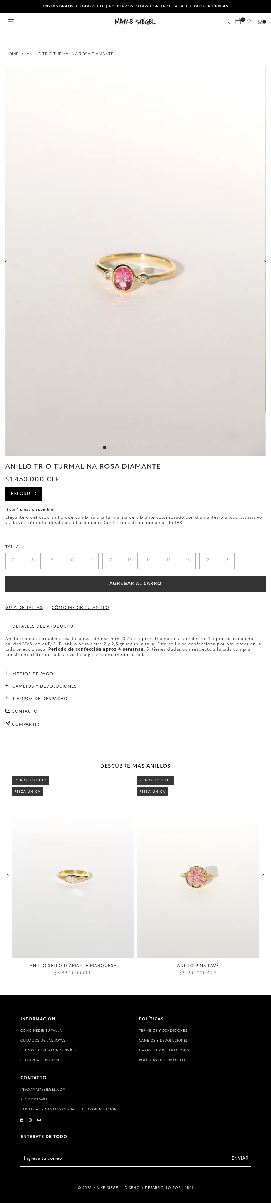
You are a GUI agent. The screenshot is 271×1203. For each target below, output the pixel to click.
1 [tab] (104, 447)
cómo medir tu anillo (80, 608)
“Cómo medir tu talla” (122, 655)
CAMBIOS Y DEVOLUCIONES (163, 1040)
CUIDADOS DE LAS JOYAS (42, 1040)
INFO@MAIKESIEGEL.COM (43, 1089)
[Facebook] (22, 1120)
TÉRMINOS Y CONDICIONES (163, 1030)
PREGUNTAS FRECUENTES (43, 1060)
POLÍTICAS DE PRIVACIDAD (163, 1060)
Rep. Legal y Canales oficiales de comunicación (68, 1109)
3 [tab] (122, 447)
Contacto (24, 712)
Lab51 (187, 1188)
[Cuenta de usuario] (248, 22)
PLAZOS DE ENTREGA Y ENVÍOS (48, 1050)
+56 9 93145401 (33, 1099)
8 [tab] (166, 447)
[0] (238, 21)
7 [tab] (157, 447)
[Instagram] (30, 1120)
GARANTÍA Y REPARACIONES (164, 1050)
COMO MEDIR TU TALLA (41, 1030)
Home (11, 54)
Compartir (25, 725)
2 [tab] (113, 447)
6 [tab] (148, 447)
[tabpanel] (135, 261)
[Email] (39, 1120)
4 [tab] (131, 447)
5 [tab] (139, 447)
